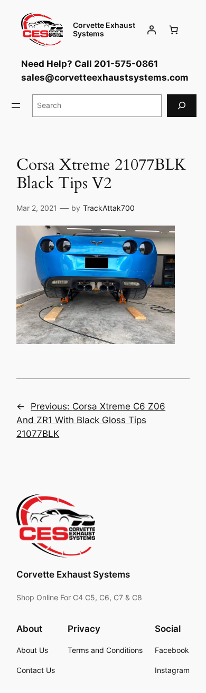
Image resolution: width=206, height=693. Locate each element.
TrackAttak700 (109, 207)
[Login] (152, 29)
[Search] (181, 105)
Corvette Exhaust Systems (104, 29)
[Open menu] (16, 105)
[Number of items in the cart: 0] (174, 29)
